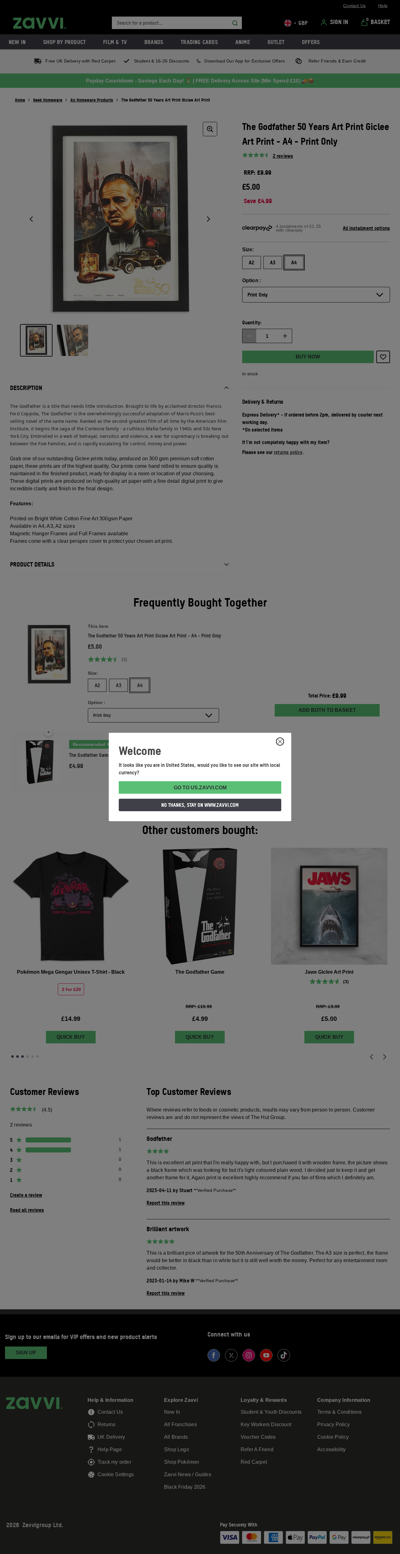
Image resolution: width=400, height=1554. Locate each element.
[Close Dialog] (280, 741)
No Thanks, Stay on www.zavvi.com (200, 805)
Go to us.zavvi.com (200, 787)
